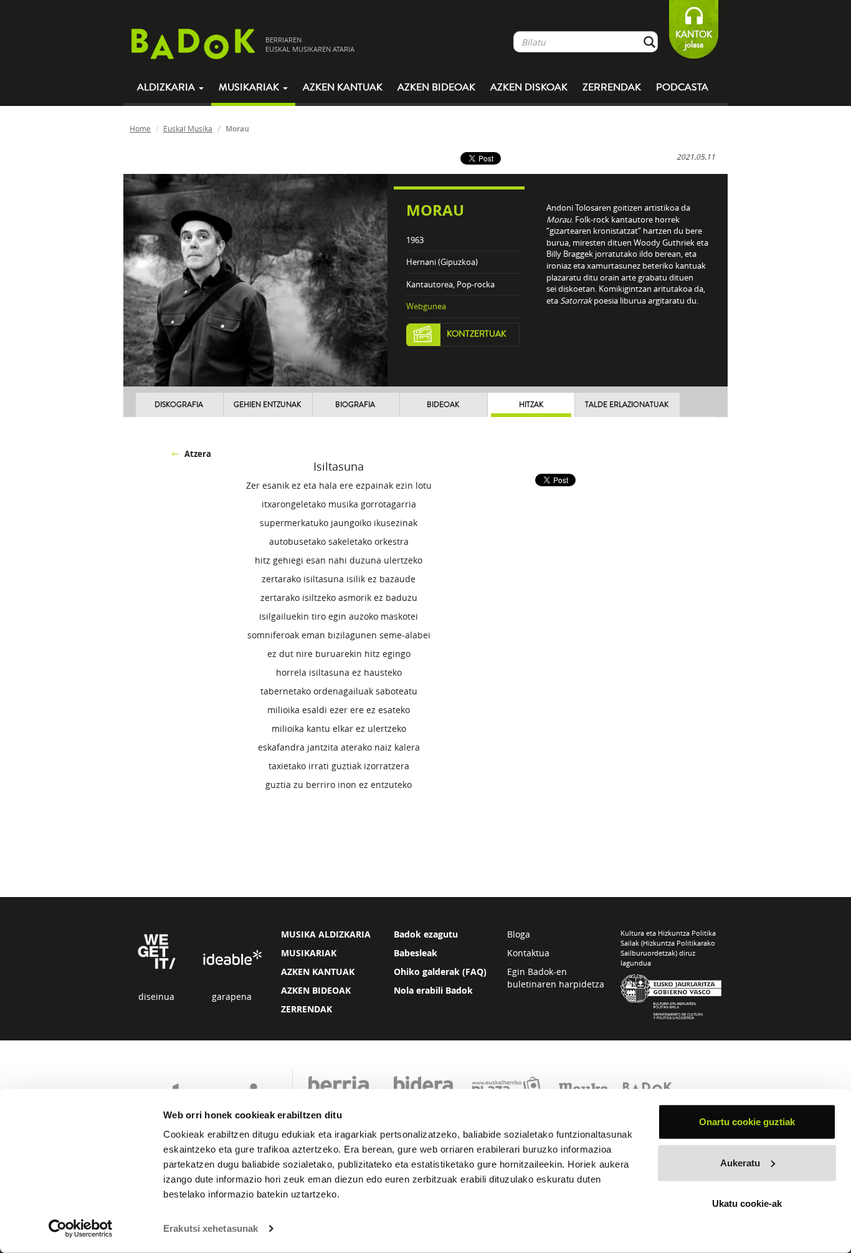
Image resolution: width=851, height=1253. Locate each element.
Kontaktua (528, 953)
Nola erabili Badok (433, 990)
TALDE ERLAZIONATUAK (626, 405)
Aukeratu (740, 1162)
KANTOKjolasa (693, 39)
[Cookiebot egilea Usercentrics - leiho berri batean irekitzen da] (80, 1228)
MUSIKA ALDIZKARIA (326, 934)
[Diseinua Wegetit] (156, 950)
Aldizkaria (167, 87)
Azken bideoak (436, 87)
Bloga (518, 934)
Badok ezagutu (426, 934)
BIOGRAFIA (355, 405)
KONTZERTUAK (476, 334)
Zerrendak (611, 87)
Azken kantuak (343, 87)
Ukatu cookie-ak (747, 1203)
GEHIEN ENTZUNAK (267, 405)
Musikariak (250, 87)
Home (140, 128)
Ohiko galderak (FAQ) (440, 971)
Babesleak (415, 953)
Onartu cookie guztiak (747, 1121)
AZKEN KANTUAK (317, 971)
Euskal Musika (187, 128)
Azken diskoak (529, 87)
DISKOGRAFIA (179, 405)
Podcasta (682, 87)
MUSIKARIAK (308, 953)
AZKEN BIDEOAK (316, 990)
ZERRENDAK (306, 1009)
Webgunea (426, 306)
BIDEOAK (443, 405)
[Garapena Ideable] (232, 958)
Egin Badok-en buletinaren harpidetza (555, 978)
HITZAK (531, 405)
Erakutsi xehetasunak (210, 1228)
